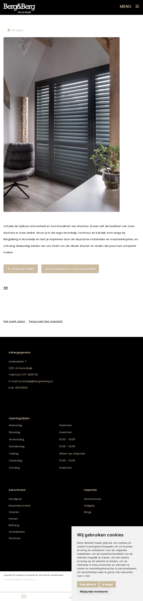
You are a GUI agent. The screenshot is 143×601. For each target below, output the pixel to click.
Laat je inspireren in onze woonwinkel (70, 269)
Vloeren (14, 512)
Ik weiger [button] (107, 584)
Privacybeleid (9, 579)
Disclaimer (22, 579)
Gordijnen (15, 499)
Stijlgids (89, 505)
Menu (125, 6)
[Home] (8, 30)
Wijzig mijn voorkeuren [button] (94, 591)
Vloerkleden (17, 532)
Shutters (15, 538)
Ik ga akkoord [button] (88, 584)
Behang (14, 525)
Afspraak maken (23, 269)
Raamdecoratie (20, 505)
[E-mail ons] (24, 596)
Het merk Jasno (14, 321)
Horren (13, 518)
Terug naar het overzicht (46, 321)
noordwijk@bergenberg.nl (35, 381)
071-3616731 (30, 374)
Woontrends (92, 499)
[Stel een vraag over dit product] (6, 288)
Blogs (88, 512)
